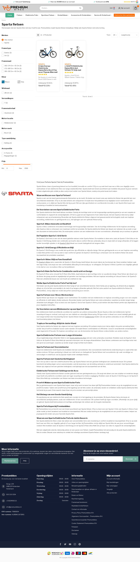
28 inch (8, 93)
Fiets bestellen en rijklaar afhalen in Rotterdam (84, 490)
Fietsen (19, 15)
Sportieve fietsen (47, 15)
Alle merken (8, 40)
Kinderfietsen (63, 15)
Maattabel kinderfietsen (80, 506)
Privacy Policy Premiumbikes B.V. (83, 513)
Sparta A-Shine (44, 262)
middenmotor (89, 317)
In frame (8, 153)
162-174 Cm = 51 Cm (12, 65)
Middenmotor (10, 123)
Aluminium (9, 113)
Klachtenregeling (77, 499)
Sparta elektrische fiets (78, 338)
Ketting (8, 143)
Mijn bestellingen (112, 482)
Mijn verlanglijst (112, 486)
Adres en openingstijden (80, 482)
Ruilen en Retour (77, 495)
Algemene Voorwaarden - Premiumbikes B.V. (87, 516)
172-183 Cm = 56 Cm (12, 68)
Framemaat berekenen (79, 502)
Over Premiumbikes (78, 479)
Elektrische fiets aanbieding (124, 15)
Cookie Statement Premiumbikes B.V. (84, 523)
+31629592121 (11, 501)
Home (10, 15)
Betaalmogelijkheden (79, 486)
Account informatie (113, 479)
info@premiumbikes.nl (14, 507)
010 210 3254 (11, 494)
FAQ (24, 461)
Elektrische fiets (32, 15)
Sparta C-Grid (65, 243)
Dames (7, 53)
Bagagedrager (10, 156)
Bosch (7, 133)
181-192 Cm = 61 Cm (12, 71)
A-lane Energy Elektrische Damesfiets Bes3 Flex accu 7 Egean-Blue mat (48, 69)
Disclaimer (75, 530)
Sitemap (74, 534)
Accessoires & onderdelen (81, 15)
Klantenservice (9, 461)
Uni (6, 55)
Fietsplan (75, 527)
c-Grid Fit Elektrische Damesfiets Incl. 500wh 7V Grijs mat (74, 68)
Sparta (6, 43)
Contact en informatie (79, 509)
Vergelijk (110, 489)
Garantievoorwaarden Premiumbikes (84, 520)
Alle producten (112, 493)
